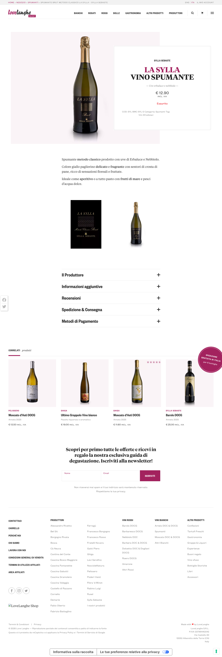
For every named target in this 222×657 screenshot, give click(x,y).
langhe (19, 13)
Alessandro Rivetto (61, 525)
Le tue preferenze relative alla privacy (130, 652)
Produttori (176, 13)
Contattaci (15, 520)
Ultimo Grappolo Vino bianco (79, 415)
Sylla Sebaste (174, 410)
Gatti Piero (93, 548)
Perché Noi (14, 535)
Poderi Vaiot (94, 576)
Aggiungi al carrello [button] (22, 430)
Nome (67, 473)
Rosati (92, 13)
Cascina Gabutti (59, 571)
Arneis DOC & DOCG (166, 525)
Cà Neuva (56, 548)
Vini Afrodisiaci (145, 115)
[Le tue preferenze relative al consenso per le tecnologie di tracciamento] (216, 651)
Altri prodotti (154, 13)
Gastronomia (133, 13)
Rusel (90, 594)
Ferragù (91, 525)
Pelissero (13, 410)
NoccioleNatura (95, 565)
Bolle (116, 13)
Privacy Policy (66, 632)
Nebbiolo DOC (130, 537)
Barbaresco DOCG (132, 531)
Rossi (104, 13)
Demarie (55, 599)
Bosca (54, 542)
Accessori (192, 576)
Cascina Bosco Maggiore (64, 559)
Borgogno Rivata (60, 537)
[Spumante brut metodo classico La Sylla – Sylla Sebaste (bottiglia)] (85, 88)
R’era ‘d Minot (94, 582)
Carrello (13, 528)
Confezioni (193, 525)
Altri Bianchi (161, 542)
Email (106, 473)
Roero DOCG (129, 558)
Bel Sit (54, 531)
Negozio (21, 2)
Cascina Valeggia (60, 582)
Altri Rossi (128, 569)
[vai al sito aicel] (23, 608)
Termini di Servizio (86, 632)
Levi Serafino (94, 559)
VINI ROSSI (127, 520)
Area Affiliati (16, 572)
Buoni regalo (194, 554)
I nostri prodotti (96, 605)
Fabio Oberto (58, 605)
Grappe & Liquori (196, 542)
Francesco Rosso (96, 537)
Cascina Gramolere (61, 576)
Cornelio (55, 594)
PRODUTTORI (57, 520)
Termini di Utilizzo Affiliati (24, 564)
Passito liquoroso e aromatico (76, 419)
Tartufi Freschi (195, 531)
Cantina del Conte (60, 554)
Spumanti (33, 2)
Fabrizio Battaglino (61, 611)
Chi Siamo (13, 542)
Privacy (37, 624)
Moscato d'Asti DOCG (21, 415)
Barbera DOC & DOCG (134, 542)
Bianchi (78, 13)
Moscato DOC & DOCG (167, 537)
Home (11, 2)
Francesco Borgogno (98, 531)
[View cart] (202, 13)
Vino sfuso (193, 559)
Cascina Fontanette (61, 565)
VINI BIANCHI (161, 520)
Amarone (127, 563)
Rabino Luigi (94, 588)
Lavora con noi (17, 550)
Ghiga (64, 410)
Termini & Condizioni (18, 624)
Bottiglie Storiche (197, 565)
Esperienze (193, 548)
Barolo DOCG (174, 415)
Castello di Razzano (61, 588)
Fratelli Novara (95, 542)
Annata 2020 (172, 419)
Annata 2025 (14, 419)
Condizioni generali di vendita (26, 557)
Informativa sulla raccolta (73, 652)
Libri (190, 571)
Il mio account (205, 2)
